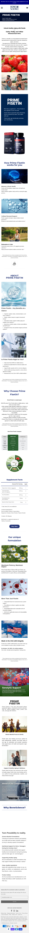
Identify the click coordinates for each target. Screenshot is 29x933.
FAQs (10, 914)
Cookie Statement (4, 914)
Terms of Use (18, 913)
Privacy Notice (25, 913)
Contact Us (20, 914)
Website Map (3, 913)
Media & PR (14, 914)
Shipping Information (11, 913)
